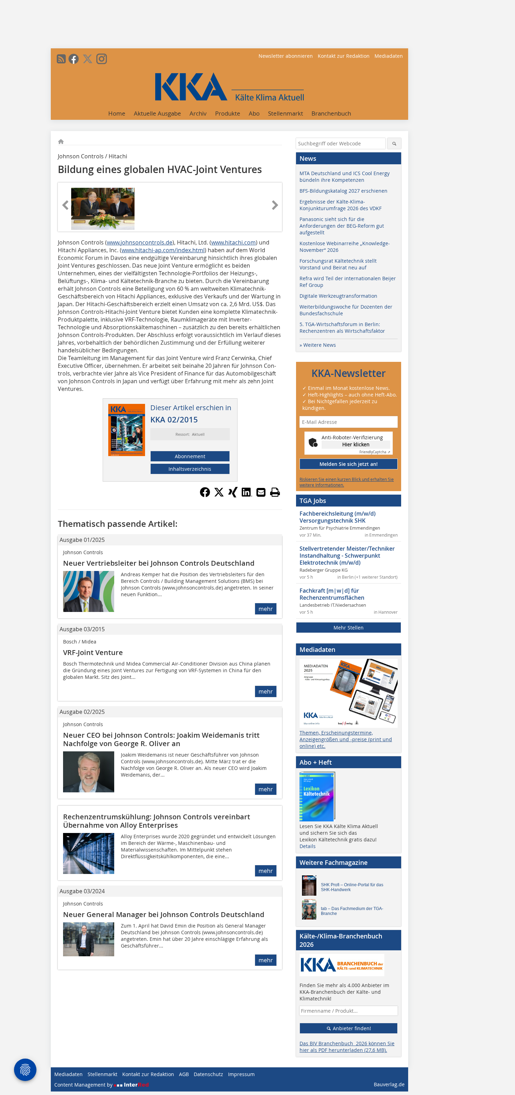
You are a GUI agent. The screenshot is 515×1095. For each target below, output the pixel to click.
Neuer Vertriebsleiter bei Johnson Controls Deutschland (158, 563)
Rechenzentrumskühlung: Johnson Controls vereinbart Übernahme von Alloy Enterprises (156, 821)
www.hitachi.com (233, 242)
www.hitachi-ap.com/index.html (163, 250)
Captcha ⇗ (374, 452)
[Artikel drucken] (275, 492)
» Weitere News (318, 345)
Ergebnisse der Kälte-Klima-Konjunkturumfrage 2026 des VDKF (341, 205)
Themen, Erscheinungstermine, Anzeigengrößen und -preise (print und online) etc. (346, 739)
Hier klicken (356, 444)
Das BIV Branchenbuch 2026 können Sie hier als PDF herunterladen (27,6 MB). (347, 1046)
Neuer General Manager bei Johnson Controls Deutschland (163, 914)
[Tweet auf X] (219, 495)
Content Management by (84, 1084)
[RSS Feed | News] (61, 59)
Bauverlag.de (389, 1084)
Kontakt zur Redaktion (344, 56)
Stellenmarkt (285, 113)
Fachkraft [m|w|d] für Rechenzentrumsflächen (332, 594)
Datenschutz (208, 1074)
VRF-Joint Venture (93, 652)
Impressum (241, 1074)
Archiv (198, 113)
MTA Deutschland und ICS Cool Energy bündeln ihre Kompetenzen (345, 176)
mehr (266, 609)
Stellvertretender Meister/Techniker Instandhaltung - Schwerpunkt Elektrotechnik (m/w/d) (347, 555)
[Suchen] (394, 143)
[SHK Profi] (311, 887)
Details (308, 846)
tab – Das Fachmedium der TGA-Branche (352, 911)
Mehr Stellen (349, 627)
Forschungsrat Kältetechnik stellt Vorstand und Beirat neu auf (338, 264)
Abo (254, 113)
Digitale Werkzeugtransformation (338, 295)
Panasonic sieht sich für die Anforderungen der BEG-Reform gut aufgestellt (342, 226)
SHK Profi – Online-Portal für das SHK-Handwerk (352, 887)
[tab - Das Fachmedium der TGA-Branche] (311, 911)
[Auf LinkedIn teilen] (247, 495)
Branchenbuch (331, 113)
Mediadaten (389, 56)
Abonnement (190, 456)
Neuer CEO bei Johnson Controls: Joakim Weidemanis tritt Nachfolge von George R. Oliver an (161, 739)
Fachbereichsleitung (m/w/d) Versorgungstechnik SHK (338, 517)
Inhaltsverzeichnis (190, 469)
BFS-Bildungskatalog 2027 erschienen (343, 190)
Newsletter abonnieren (286, 56)
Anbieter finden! (351, 1028)
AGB (184, 1074)
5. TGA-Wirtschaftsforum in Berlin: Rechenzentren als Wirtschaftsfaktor (342, 327)
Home (116, 113)
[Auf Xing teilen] (233, 495)
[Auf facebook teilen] (205, 495)
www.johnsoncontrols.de (139, 242)
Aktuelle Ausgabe (157, 113)
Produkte (227, 113)
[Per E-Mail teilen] (261, 492)
